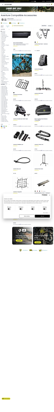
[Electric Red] (37, 191)
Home (2, 13)
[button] (37, 45)
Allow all (42, 216)
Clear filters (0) (7, 26)
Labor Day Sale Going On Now (18, 25)
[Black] (35, 42)
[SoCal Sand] (41, 191)
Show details (45, 212)
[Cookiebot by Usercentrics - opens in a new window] (42, 195)
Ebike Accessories (9, 13)
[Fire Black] (39, 191)
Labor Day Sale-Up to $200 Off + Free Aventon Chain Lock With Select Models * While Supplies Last (16, 1)
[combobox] (41, 4)
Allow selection (27, 216)
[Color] (1, 126)
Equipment (4, 13)
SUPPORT (43, 1)
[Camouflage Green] (35, 191)
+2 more (44, 191)
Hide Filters (44, 25)
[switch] (21, 209)
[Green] (37, 42)
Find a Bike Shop (48, 1)
